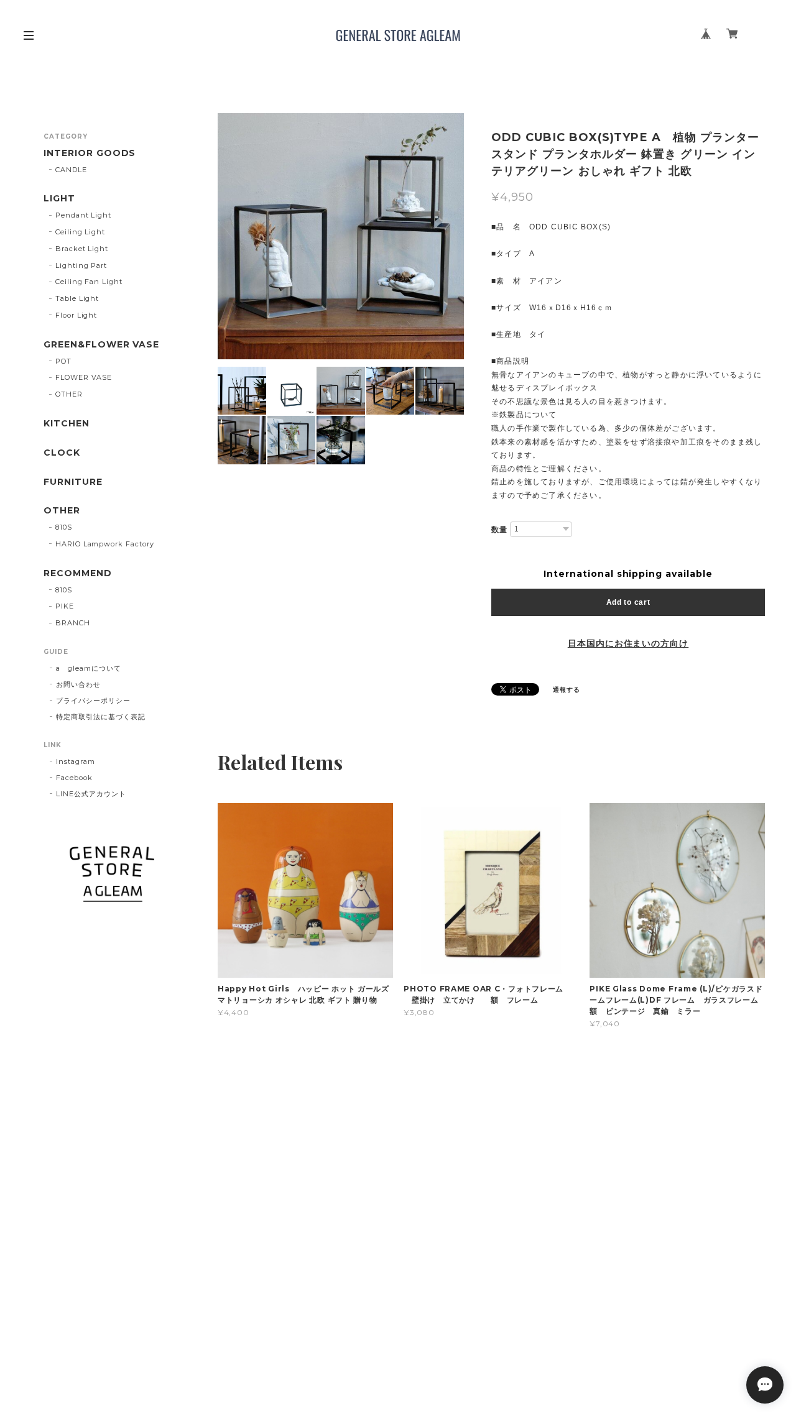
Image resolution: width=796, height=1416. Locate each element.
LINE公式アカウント (91, 793)
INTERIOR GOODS (90, 153)
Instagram (75, 761)
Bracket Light (81, 248)
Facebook (74, 777)
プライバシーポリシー (93, 700)
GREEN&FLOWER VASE (101, 344)
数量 (499, 529)
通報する (566, 690)
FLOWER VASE (84, 377)
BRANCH (72, 622)
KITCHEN (67, 423)
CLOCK (62, 453)
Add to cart (628, 602)
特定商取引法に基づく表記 (101, 716)
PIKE (64, 606)
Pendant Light (83, 215)
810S (63, 527)
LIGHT (59, 198)
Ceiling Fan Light (89, 281)
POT (63, 361)
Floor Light (76, 315)
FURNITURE (73, 482)
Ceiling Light (80, 232)
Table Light (77, 298)
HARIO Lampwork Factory (104, 544)
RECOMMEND (78, 573)
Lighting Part (81, 265)
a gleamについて (88, 668)
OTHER (69, 394)
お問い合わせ (78, 684)
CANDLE (71, 169)
